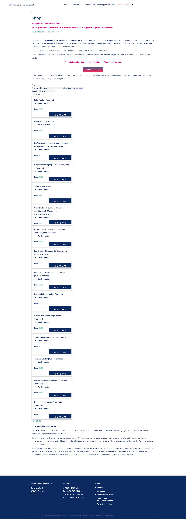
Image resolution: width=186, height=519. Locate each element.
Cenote (84, 515)
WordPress (110, 515)
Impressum (101, 491)
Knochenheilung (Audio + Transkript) (48, 294)
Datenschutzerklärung (105, 494)
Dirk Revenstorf (44, 103)
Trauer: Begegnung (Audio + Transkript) (50, 337)
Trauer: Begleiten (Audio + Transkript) (49, 359)
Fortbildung (76, 5)
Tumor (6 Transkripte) (42, 186)
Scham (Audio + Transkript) (45, 121)
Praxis (86, 5)
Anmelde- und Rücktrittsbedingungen (105, 499)
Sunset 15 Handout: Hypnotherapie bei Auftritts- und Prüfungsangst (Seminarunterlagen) (49, 211)
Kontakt (100, 487)
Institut (66, 5)
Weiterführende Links (105, 504)
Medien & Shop (122, 5)
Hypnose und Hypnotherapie (103, 5)
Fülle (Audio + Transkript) (44, 100)
